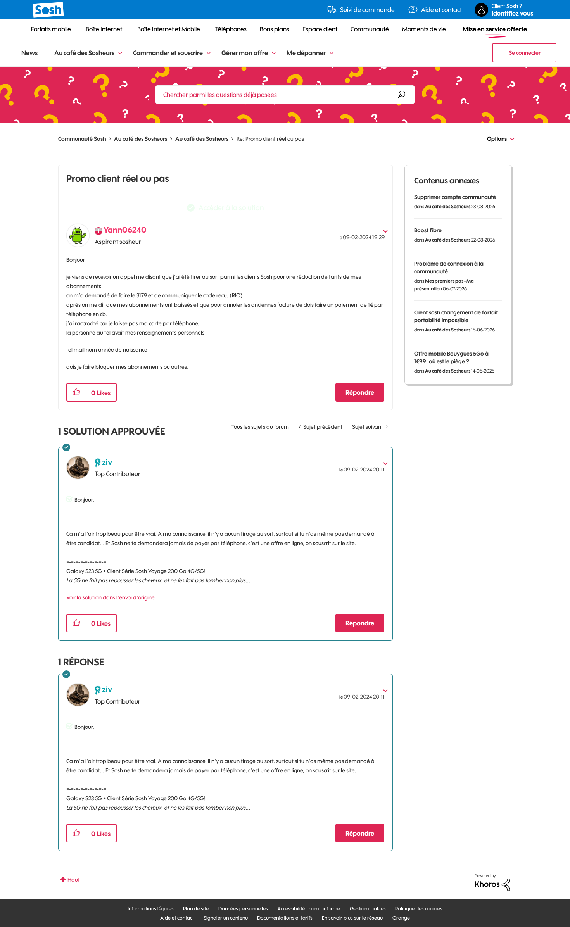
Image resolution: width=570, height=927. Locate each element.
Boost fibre (428, 230)
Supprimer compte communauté (455, 196)
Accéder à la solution (231, 207)
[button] (76, 392)
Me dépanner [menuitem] (306, 53)
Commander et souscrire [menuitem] (168, 53)
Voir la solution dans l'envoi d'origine (110, 597)
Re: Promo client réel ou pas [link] (270, 138)
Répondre (359, 392)
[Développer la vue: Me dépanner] (331, 53)
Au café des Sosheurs (140, 138)
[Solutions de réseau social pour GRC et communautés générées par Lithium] (492, 882)
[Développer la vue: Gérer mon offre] (274, 53)
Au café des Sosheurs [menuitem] (84, 53)
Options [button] (497, 138)
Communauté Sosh (82, 138)
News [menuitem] (29, 53)
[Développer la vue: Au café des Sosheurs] (120, 53)
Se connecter (525, 52)
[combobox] (285, 94)
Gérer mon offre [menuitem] (244, 53)
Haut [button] (73, 879)
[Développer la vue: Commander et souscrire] (208, 53)
